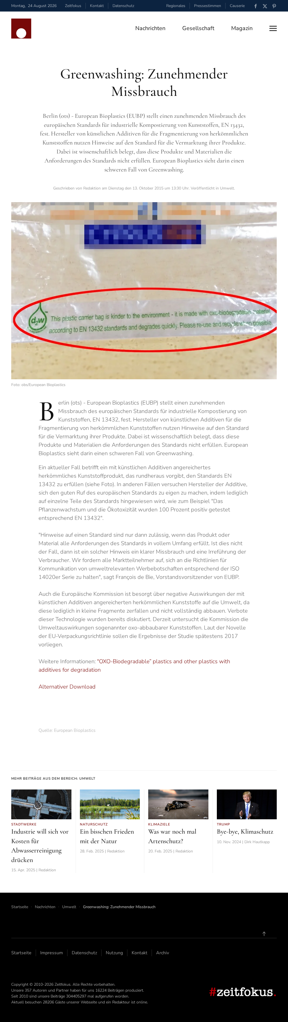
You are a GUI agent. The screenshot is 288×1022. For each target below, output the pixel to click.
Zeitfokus (73, 5)
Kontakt (97, 5)
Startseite (21, 953)
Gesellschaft (198, 28)
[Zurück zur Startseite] (21, 29)
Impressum (51, 953)
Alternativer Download (67, 687)
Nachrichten (150, 28)
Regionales (175, 5)
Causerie (237, 5)
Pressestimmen (207, 5)
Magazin (242, 28)
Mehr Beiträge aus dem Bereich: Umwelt (53, 778)
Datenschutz (123, 5)
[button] (273, 28)
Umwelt (227, 188)
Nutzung (114, 953)
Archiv (162, 953)
